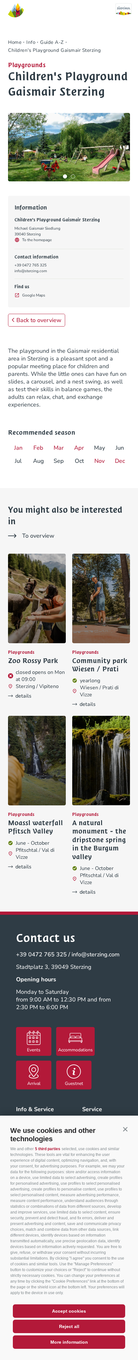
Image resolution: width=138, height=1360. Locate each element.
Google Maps (33, 295)
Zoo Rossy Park (33, 661)
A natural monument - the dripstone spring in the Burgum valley (99, 840)
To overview (38, 536)
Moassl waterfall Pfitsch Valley (35, 827)
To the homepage (37, 239)
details (23, 696)
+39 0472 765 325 (30, 265)
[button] (125, 1129)
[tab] (65, 176)
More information (69, 1342)
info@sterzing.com (30, 270)
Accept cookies (69, 1311)
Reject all (69, 1326)
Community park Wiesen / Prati (99, 665)
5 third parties (47, 1149)
